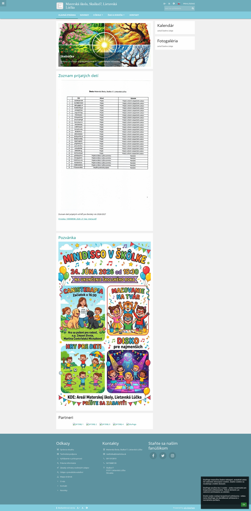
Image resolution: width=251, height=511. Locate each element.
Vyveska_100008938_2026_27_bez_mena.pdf (77, 219)
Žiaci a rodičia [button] (115, 15)
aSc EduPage (189, 507)
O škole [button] (97, 15)
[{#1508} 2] (91, 424)
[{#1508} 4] (118, 424)
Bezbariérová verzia (66, 507)
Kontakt (63, 486)
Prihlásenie (189, 3)
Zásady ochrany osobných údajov (74, 467)
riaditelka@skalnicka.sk (116, 454)
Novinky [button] (84, 15)
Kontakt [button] (134, 15)
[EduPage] (131, 424)
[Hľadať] (192, 8)
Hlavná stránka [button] (67, 15)
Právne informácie (68, 463)
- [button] (170, 3)
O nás (62, 481)
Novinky (63, 490)
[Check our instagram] (172, 455)
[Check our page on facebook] (153, 455)
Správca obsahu (67, 449)
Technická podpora (68, 454)
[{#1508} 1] (78, 424)
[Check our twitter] (162, 455)
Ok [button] (244, 505)
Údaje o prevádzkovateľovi (71, 472)
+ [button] (165, 3)
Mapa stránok (66, 476)
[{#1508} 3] (105, 424)
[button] (173, 3)
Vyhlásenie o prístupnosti (71, 458)
